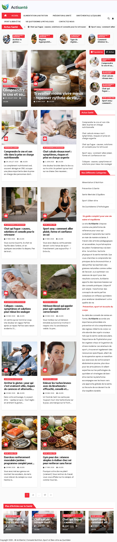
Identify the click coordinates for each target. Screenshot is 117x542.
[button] (109, 19)
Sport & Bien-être (12, 22)
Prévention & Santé (62, 16)
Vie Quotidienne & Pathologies (40, 22)
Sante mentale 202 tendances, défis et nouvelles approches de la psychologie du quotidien (59, 100)
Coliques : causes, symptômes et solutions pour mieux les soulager (17, 308)
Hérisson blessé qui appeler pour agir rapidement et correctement (58, 308)
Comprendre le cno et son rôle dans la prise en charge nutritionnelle (19, 154)
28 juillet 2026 (11, 98)
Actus (111, 52)
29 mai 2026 (11, 393)
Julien (53, 101)
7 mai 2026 (43, 101)
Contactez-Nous (66, 22)
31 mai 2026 (11, 239)
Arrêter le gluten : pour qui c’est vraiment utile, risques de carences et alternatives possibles (19, 387)
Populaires (98, 52)
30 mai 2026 (11, 316)
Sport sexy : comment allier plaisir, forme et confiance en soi (58, 231)
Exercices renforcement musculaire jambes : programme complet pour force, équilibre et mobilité (18, 461)
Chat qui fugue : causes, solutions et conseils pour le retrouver (19, 231)
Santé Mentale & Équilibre (88, 16)
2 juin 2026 (50, 162)
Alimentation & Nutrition (35, 16)
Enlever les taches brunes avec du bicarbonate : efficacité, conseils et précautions (57, 387)
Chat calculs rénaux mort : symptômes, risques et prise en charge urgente (57, 154)
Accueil (15, 16)
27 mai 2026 (50, 467)
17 (45, 495)
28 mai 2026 (11, 467)
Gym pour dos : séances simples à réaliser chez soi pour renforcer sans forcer (57, 460)
